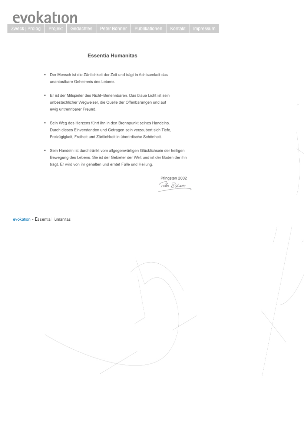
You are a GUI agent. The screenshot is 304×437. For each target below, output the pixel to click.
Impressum (204, 28)
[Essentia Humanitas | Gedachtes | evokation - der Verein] (115, 192)
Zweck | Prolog (26, 28)
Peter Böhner (113, 28)
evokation (21, 219)
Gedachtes (81, 28)
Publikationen (148, 28)
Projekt (56, 28)
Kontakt (177, 28)
